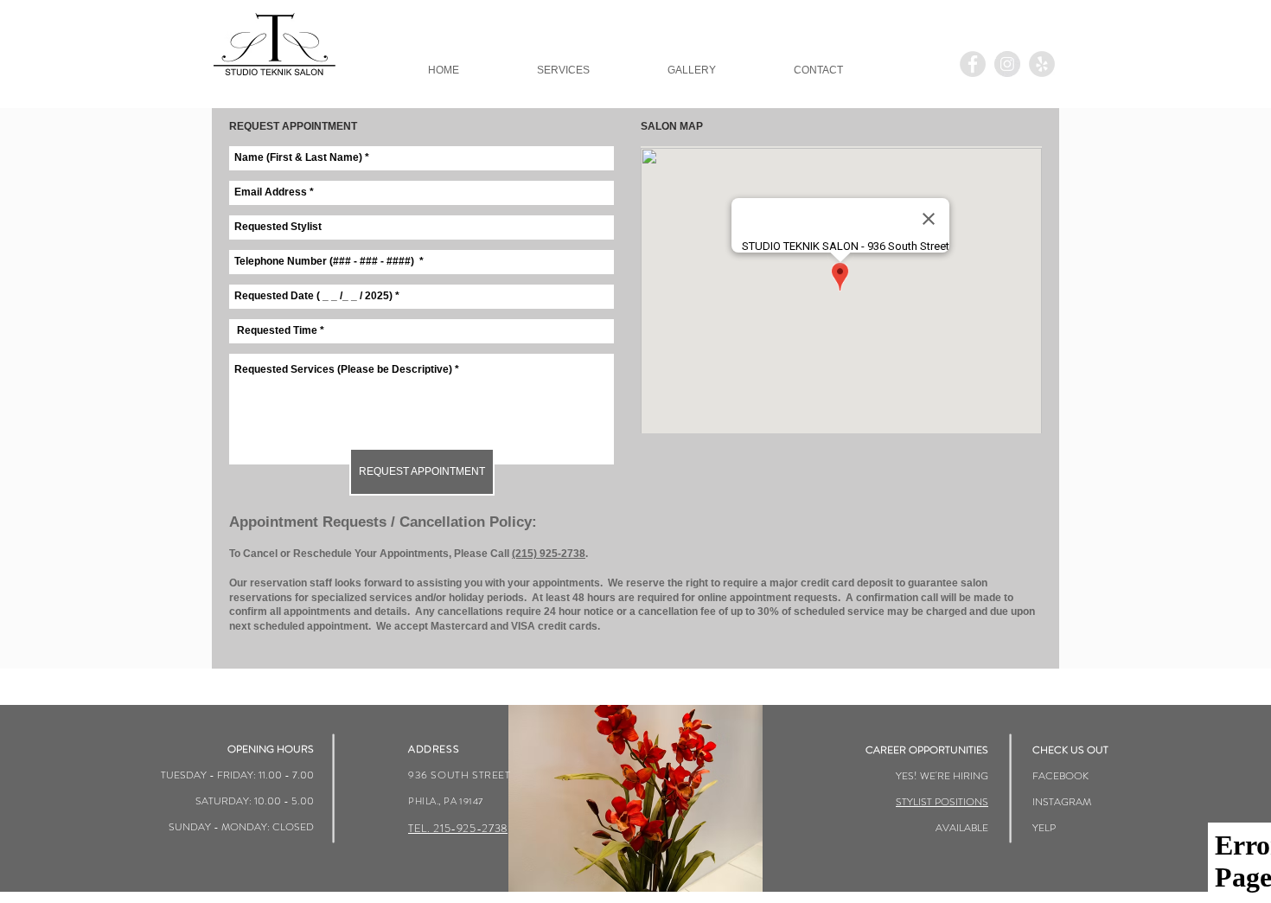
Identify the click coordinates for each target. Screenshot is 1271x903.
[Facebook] (973, 64)
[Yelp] (1042, 64)
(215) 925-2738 (548, 554)
